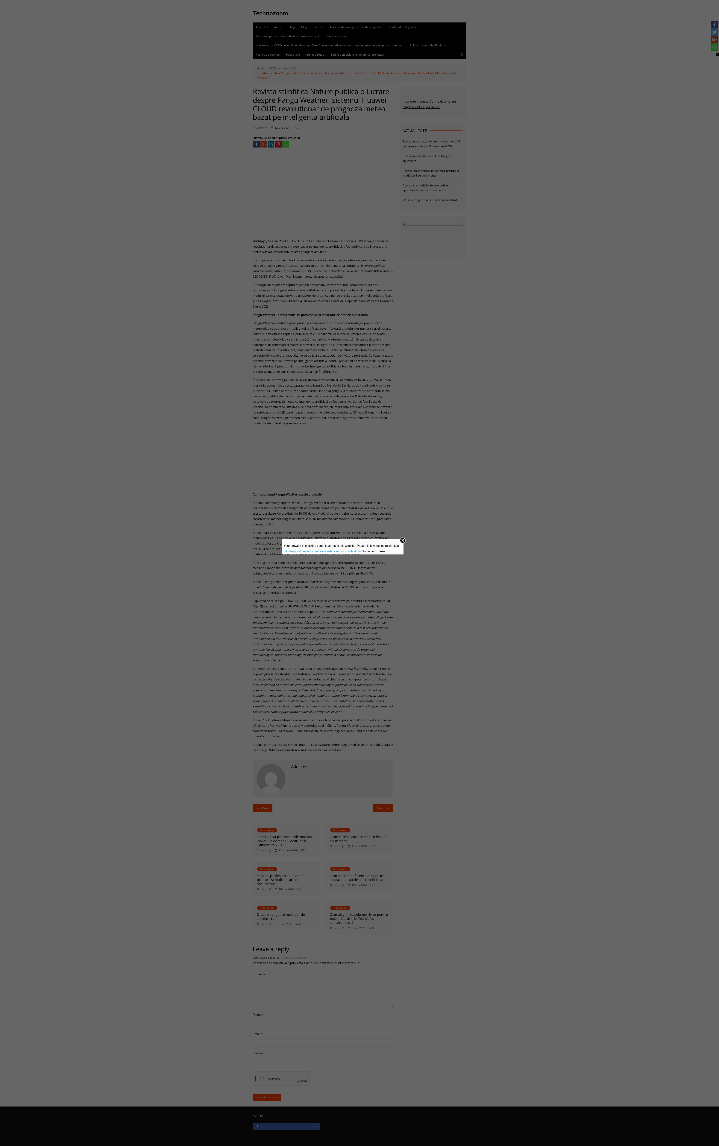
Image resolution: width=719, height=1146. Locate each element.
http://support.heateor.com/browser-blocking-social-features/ (323, 551)
